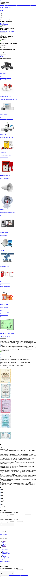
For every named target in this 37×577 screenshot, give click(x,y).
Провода (27, 5)
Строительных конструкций (4, 313)
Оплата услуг (4, 546)
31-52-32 (9, 7)
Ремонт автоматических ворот (5, 286)
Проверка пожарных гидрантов (5, 178)
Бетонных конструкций (4, 304)
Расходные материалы (32, 5)
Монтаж (1, 23)
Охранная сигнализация (4, 114)
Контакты (3, 545)
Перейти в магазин (5, 55)
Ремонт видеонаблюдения (4, 79)
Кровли (1, 310)
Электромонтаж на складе (4, 157)
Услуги (3, 542)
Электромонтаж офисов (4, 158)
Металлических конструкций (4, 312)
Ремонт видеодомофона (4, 235)
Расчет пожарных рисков (4, 215)
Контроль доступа (3, 134)
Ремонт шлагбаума (3, 287)
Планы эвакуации (3, 331)
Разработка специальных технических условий (7, 212)
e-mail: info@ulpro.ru (3, 534)
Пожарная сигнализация (4, 94)
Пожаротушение (2, 209)
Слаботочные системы (5, 557)
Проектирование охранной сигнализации (6, 119)
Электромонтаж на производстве (5, 155)
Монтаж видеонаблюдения (4, 75)
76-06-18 (3, 7)
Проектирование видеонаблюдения (5, 78)
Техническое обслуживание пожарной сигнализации (8, 99)
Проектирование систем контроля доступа (6, 137)
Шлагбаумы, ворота (3, 281)
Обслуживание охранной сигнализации (6, 117)
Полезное (3, 543)
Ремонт (7, 24)
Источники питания (12, 5)
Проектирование (3, 24)
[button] (1, 56)
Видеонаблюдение (6, 5)
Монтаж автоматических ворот (5, 283)
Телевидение (2, 250)
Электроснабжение (3, 152)
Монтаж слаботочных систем (4, 266)
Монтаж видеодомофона (4, 232)
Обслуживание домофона (4, 233)
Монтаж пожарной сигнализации (5, 96)
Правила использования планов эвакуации (7, 333)
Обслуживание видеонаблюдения (5, 76)
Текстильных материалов (4, 315)
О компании (4, 541)
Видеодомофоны (3, 230)
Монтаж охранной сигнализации (5, 116)
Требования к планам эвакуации (5, 336)
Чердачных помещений (4, 316)
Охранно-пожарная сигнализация (20, 5)
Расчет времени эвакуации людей (5, 214)
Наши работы (4, 544)
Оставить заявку (3, 25)
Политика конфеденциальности (5, 561)
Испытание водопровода (4, 173)
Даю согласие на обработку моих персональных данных (10, 570)
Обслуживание (5, 23)
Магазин (1, 5)
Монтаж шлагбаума (3, 284)
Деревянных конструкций (4, 307)
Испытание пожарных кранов (5, 175)
